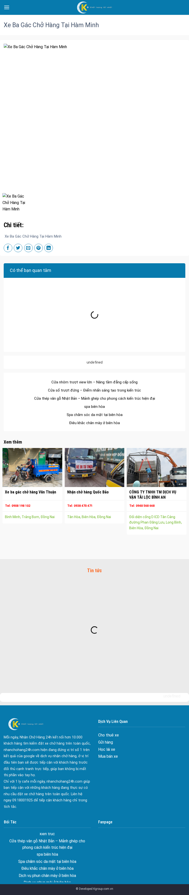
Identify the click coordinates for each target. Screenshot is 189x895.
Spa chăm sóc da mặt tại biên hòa (95, 406)
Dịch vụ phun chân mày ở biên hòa (94, 422)
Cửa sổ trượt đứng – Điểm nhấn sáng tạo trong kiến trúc (94, 381)
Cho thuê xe (108, 735)
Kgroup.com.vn (103, 889)
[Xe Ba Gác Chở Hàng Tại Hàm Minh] (16, 201)
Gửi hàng (105, 742)
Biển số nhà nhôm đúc (47, 880)
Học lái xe (106, 749)
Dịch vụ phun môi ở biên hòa (47, 873)
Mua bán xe (108, 756)
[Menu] (7, 7)
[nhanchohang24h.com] (94, 7)
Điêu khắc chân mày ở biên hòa (94, 414)
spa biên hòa (94, 397)
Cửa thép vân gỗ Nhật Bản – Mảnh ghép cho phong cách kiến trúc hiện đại (94, 389)
